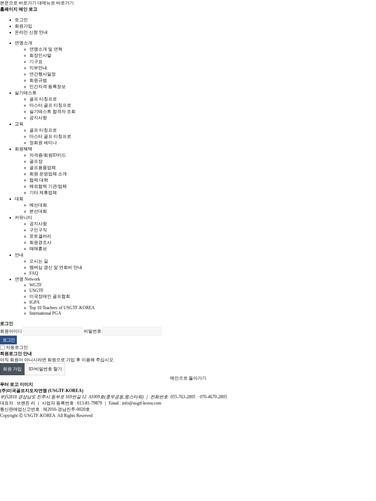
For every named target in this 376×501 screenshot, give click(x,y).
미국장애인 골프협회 (49, 296)
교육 (19, 124)
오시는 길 (38, 261)
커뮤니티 (23, 217)
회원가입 (23, 26)
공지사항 (38, 117)
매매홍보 (38, 248)
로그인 (21, 19)
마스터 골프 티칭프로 (50, 105)
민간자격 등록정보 (47, 86)
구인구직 (38, 230)
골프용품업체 (42, 167)
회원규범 (38, 80)
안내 (19, 254)
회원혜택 (23, 148)
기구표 (36, 61)
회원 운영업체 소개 (48, 173)
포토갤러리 (40, 236)
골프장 (36, 161)
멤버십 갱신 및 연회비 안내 (55, 267)
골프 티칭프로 (43, 99)
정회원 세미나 (43, 142)
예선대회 (38, 205)
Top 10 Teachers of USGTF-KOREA (62, 307)
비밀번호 (92, 331)
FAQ (33, 273)
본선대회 (38, 211)
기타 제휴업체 (43, 192)
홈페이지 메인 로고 (18, 9)
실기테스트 (26, 92)
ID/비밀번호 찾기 (45, 369)
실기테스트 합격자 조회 (52, 111)
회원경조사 (40, 242)
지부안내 (38, 67)
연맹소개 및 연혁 (45, 49)
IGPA (34, 302)
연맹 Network (27, 279)
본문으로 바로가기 (18, 3)
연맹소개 (23, 42)
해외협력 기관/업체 (48, 186)
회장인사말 (40, 55)
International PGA (45, 313)
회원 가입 (12, 369)
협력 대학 (38, 180)
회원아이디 (11, 331)
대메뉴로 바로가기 (55, 3)
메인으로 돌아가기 (188, 378)
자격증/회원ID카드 (47, 155)
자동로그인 (17, 347)
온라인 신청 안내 (31, 32)
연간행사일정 (42, 74)
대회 (19, 198)
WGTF (35, 285)
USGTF (36, 290)
